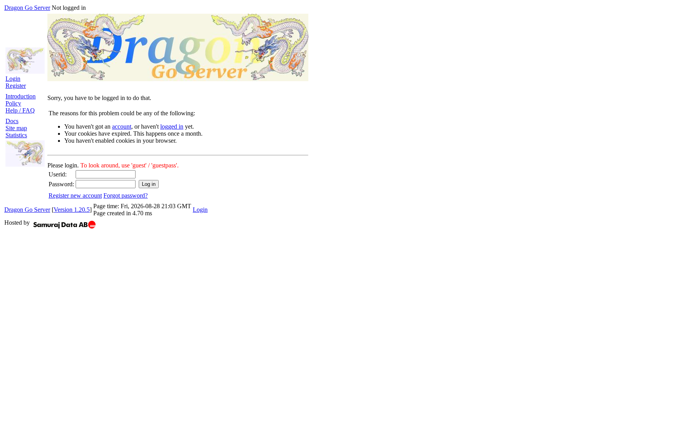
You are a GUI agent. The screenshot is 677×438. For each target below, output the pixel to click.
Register (15, 85)
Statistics (16, 135)
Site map (16, 128)
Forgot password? (125, 195)
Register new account (75, 195)
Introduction (20, 96)
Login (12, 78)
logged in (171, 126)
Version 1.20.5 (72, 209)
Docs (11, 121)
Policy (13, 103)
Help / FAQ (20, 110)
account (121, 126)
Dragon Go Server (27, 7)
